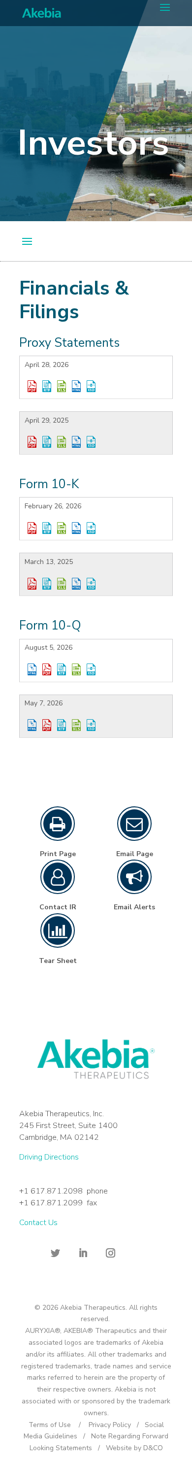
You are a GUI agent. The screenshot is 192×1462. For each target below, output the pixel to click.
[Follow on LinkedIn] (82, 1253)
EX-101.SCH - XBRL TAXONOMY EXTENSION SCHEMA (91, 386)
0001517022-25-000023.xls (61, 441)
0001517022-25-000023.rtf (46, 441)
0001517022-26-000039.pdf (46, 725)
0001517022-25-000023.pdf (32, 441)
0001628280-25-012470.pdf (32, 583)
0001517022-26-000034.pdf (32, 386)
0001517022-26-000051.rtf (61, 669)
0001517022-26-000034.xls (61, 386)
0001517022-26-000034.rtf (46, 386)
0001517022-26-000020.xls (61, 528)
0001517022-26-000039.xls (76, 725)
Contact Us (38, 1222)
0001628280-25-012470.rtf (46, 583)
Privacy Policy (110, 1424)
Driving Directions (49, 1157)
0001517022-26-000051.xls (76, 669)
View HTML (76, 386)
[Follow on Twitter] (55, 1253)
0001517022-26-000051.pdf (46, 669)
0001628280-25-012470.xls (61, 583)
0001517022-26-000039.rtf (61, 725)
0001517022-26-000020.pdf (32, 528)
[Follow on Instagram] (110, 1253)
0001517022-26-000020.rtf (46, 528)
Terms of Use (50, 1424)
